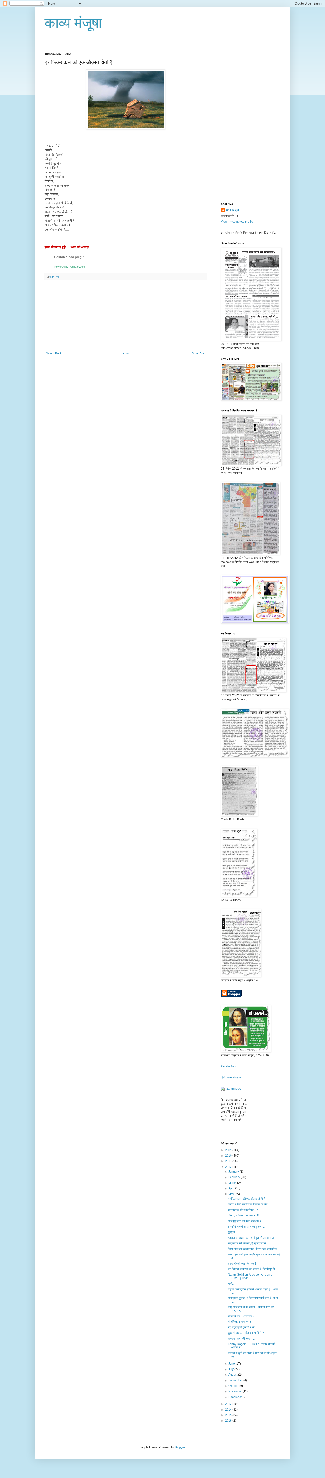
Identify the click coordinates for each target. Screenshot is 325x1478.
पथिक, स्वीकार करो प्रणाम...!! (243, 1215)
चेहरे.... (231, 1283)
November (235, 1391)
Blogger (180, 1447)
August (233, 1374)
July (231, 1369)
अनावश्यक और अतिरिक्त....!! (243, 1210)
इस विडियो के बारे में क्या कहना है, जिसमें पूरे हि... (252, 1269)
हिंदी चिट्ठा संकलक (231, 1077)
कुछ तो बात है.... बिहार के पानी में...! (246, 1333)
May (231, 1194)
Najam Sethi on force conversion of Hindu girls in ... (250, 1276)
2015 (228, 1415)
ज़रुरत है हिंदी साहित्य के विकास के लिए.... (249, 1204)
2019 (228, 1420)
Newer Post (53, 353)
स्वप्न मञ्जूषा (232, 210)
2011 (228, 1161)
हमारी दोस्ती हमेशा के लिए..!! (242, 1263)
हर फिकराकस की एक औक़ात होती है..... (248, 1198)
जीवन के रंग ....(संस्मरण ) (241, 1316)
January (234, 1171)
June (232, 1363)
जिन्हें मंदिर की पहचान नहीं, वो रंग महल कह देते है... (253, 1249)
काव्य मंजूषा (73, 23)
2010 (228, 1155)
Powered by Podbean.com (69, 266)
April (231, 1188)
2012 (228, 1167)
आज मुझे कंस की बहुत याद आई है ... (246, 1221)
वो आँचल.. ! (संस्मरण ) (239, 1321)
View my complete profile (237, 221)
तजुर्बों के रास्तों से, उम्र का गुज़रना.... (246, 1226)
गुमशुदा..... (233, 1232)
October (233, 1385)
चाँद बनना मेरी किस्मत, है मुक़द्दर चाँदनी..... (249, 1243)
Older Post (198, 353)
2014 (228, 1409)
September (235, 1380)
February (234, 1177)
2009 (228, 1150)
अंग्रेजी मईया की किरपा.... (241, 1338)
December (235, 1397)
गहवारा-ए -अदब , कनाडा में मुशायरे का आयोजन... (252, 1238)
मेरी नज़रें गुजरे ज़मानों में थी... (242, 1327)
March (232, 1182)
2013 (228, 1404)
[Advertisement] (125, 316)
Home (126, 353)
